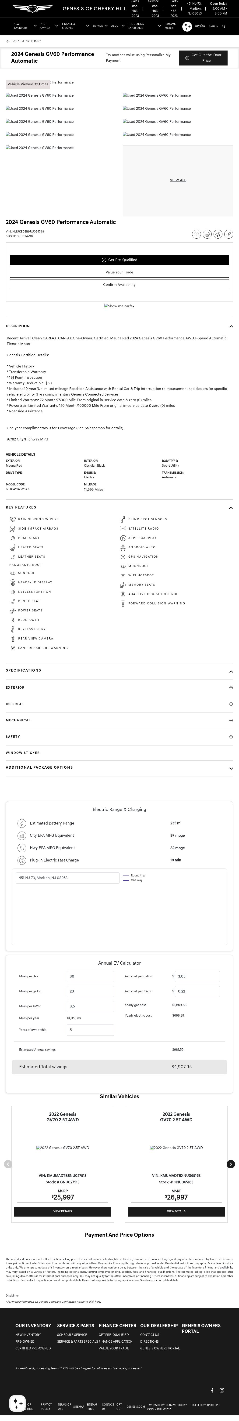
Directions (149, 1342)
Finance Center (118, 1326)
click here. (94, 1302)
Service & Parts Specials (77, 1342)
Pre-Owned (25, 1342)
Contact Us (149, 1335)
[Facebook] (212, 1390)
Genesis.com (136, 1407)
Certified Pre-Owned (33, 1348)
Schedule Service (72, 1335)
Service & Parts (75, 1326)
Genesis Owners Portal (160, 1348)
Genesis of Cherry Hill (24, 1406)
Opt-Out (119, 1406)
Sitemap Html (92, 1406)
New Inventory (28, 1335)
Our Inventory (33, 1326)
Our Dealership (159, 1326)
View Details (62, 1211)
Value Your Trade (114, 1348)
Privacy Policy (46, 1406)
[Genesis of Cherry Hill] (70, 9)
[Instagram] (222, 1390)
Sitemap (78, 1407)
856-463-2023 (135, 11)
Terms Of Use (64, 1406)
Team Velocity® (176, 1405)
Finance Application (116, 1342)
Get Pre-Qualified (114, 1335)
